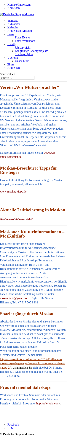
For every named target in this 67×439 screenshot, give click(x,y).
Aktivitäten (13, 24)
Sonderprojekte (24, 54)
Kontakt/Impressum (19, 4)
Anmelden (13, 8)
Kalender (12, 27)
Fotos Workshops (25, 40)
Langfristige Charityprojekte (31, 50)
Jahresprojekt (22, 47)
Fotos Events (22, 37)
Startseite (12, 20)
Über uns (12, 57)
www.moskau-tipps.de (13, 191)
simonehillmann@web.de (37, 371)
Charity (11, 44)
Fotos (10, 34)
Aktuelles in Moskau (19, 30)
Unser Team (22, 61)
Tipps (10, 64)
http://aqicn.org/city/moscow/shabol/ (16, 219)
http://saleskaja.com (47, 403)
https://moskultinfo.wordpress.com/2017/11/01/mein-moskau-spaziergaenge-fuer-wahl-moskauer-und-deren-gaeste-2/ (32, 363)
